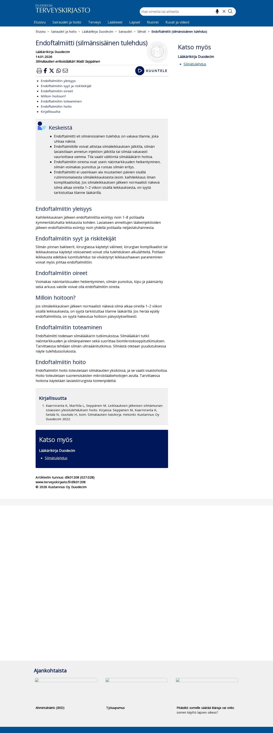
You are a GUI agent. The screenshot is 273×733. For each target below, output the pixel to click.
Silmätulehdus (56, 458)
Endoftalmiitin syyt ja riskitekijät (66, 86)
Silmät (141, 31)
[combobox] (188, 11)
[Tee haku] (230, 11)
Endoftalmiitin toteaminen (61, 101)
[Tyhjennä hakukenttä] (224, 11)
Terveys (94, 22)
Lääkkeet (115, 22)
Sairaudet (125, 31)
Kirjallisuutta (50, 111)
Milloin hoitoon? (53, 96)
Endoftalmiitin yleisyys (58, 81)
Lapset (134, 22)
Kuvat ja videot (177, 22)
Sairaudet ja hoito (66, 22)
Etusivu (40, 22)
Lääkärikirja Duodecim (97, 31)
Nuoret (153, 22)
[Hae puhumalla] (217, 11)
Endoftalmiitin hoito (56, 106)
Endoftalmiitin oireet (57, 91)
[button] (39, 70)
